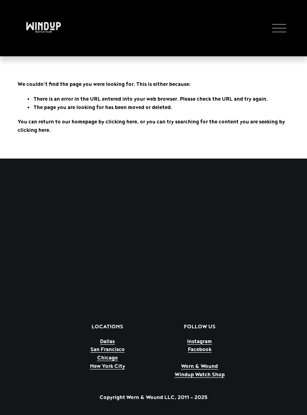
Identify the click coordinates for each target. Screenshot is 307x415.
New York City (107, 366)
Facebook (199, 349)
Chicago (107, 358)
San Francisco (107, 349)
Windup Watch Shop (200, 374)
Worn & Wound (199, 366)
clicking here (121, 122)
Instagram (199, 341)
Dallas (107, 341)
